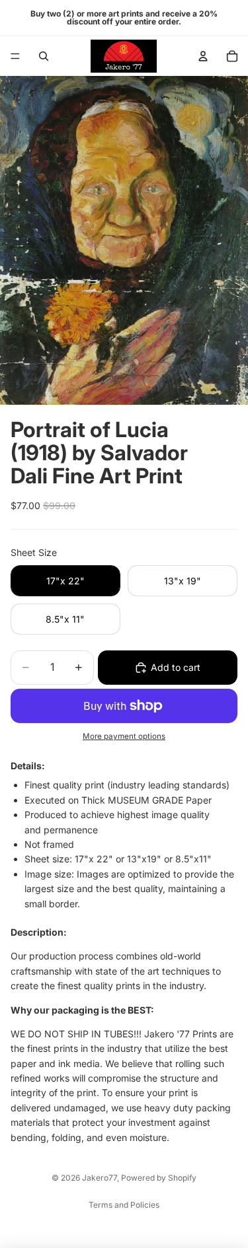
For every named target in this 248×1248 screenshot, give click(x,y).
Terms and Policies (124, 1205)
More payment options (124, 736)
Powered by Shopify (158, 1178)
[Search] (43, 56)
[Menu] (15, 56)
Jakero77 (99, 1178)
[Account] (203, 56)
